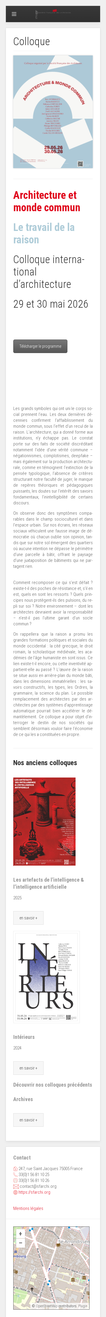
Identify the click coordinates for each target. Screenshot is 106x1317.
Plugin (82, 1306)
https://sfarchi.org (34, 1192)
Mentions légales (28, 1208)
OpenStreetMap (47, 1306)
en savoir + (28, 918)
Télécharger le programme (40, 346)
